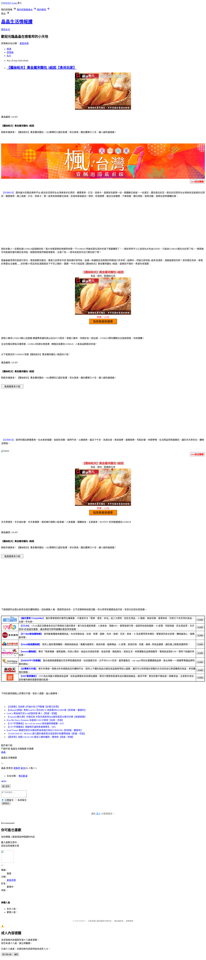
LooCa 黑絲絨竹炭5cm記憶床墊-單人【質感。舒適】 (32, 713)
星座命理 (24, 43)
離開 (16, 954)
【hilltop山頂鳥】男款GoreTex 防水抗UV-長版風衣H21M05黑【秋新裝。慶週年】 (47, 710)
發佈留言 (6, 803)
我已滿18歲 (6, 954)
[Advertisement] (103, 222)
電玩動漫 (22, 776)
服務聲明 (129, 921)
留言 (23, 768)
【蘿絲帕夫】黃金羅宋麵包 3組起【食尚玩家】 (42, 67)
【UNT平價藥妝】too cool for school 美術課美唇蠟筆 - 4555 (35, 723)
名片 (9, 56)
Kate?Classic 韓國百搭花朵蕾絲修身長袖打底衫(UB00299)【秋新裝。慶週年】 (45, 730)
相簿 (9, 49)
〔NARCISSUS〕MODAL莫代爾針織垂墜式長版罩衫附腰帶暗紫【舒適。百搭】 (46, 733)
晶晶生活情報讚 (17, 21)
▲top (3, 781)
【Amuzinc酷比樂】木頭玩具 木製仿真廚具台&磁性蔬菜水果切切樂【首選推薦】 (47, 717)
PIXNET (82, 921)
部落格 (10, 52)
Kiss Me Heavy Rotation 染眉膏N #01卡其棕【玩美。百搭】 (35, 720)
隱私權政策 (118, 921)
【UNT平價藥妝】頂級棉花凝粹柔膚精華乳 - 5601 (31, 727)
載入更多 (6, 786)
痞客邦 (16, 768)
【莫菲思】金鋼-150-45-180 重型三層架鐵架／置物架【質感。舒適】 (40, 737)
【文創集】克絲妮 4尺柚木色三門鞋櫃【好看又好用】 (33, 706)
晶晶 (3, 752)
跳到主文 (5, 29)
